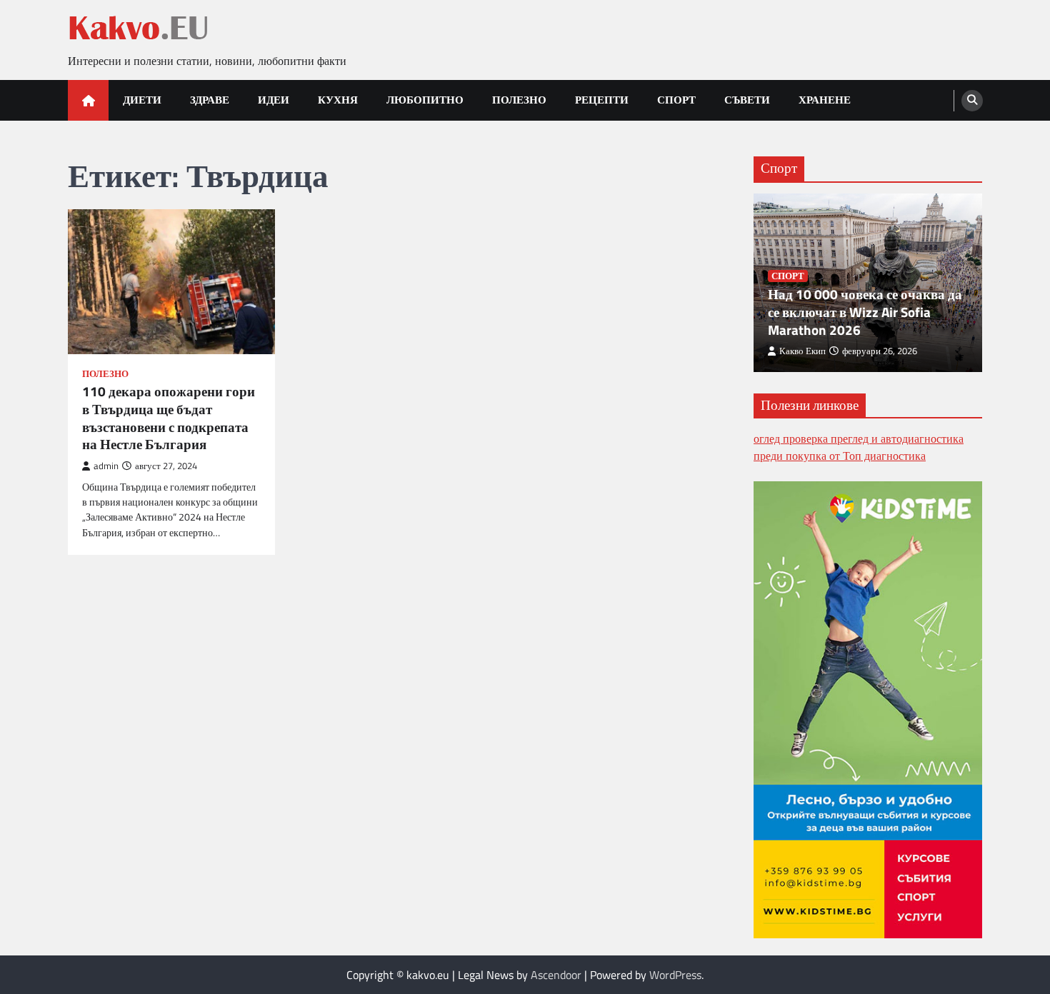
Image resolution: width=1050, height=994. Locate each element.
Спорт (676, 99)
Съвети (747, 99)
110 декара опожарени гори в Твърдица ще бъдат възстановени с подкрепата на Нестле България (168, 418)
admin (106, 466)
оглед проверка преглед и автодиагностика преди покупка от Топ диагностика (859, 447)
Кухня (338, 99)
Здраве (209, 99)
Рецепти (602, 99)
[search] (972, 100)
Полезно (519, 99)
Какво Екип (802, 351)
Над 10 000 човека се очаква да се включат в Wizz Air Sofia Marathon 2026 (865, 312)
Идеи (273, 99)
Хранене (825, 99)
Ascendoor (556, 974)
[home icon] (88, 100)
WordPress (675, 974)
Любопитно (425, 99)
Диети (142, 99)
